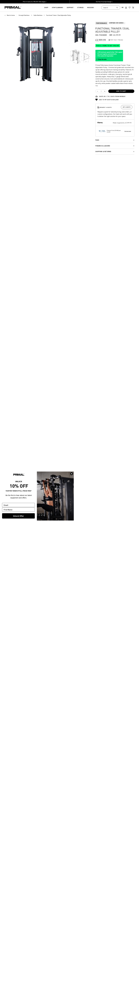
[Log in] (126, 7)
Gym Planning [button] (57, 7)
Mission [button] (90, 7)
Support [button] (70, 7)
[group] (80, 33)
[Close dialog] (71, 473)
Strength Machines (24, 15)
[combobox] (110, 8)
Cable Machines (38, 15)
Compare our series (116, 23)
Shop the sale (102, 59)
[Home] (13, 7)
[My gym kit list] (130, 7)
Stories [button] (80, 7)
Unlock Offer (18, 515)
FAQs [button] (97, 140)
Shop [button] (46, 7)
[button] (133, 7)
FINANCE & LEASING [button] (102, 146)
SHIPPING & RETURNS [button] (103, 151)
